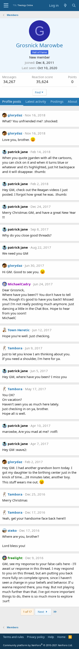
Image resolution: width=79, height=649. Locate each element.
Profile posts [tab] (11, 101)
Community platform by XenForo (38, 645)
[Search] (74, 5)
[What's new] (65, 5)
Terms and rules (13, 637)
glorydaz (15, 115)
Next (41, 612)
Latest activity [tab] (35, 101)
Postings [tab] (56, 101)
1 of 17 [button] (27, 612)
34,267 (9, 81)
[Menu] (6, 5)
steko (12, 530)
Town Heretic (19, 330)
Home (61, 637)
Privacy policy (36, 637)
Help (51, 637)
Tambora (15, 348)
